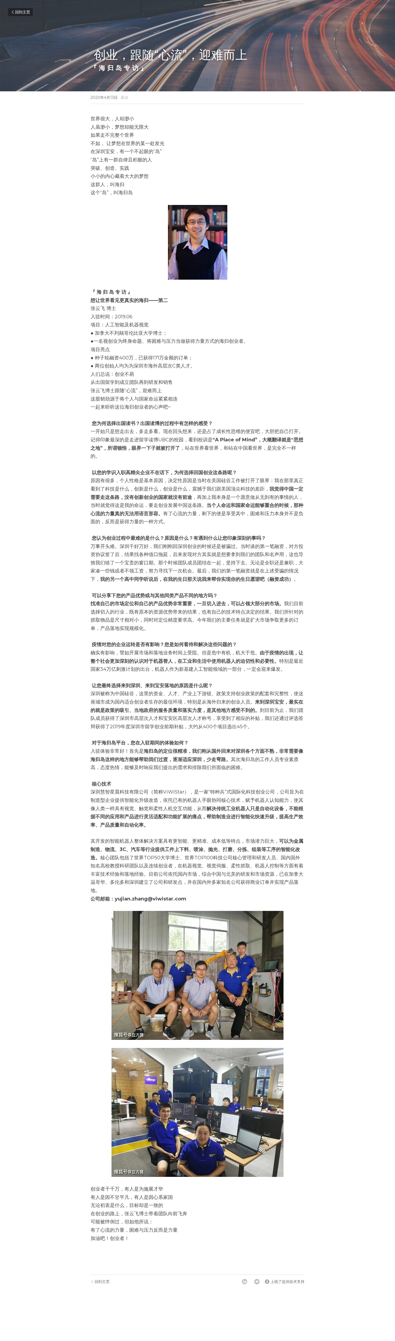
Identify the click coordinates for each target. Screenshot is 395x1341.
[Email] (257, 1281)
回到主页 (22, 12)
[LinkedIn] (244, 1281)
